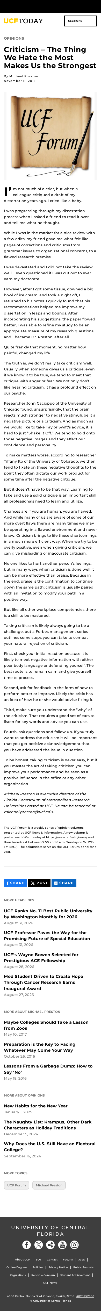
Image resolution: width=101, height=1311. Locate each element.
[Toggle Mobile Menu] (96, 6)
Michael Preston (49, 1185)
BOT (38, 1259)
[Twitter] (38, 1245)
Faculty (68, 1259)
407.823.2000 (85, 1296)
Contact (52, 1259)
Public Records (83, 1267)
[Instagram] (74, 1245)
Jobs (81, 1259)
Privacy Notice (58, 1267)
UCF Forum (16, 1185)
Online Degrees (16, 1267)
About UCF (22, 1259)
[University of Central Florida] (39, 6)
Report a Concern (43, 1275)
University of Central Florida (50, 1231)
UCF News (50, 1283)
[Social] (50, 1245)
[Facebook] (26, 1245)
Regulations (18, 1275)
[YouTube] (62, 1245)
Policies (38, 1267)
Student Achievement (75, 1275)
